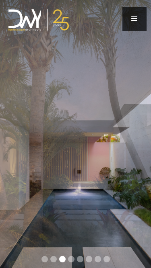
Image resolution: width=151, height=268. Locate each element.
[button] (134, 19)
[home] (36, 18)
